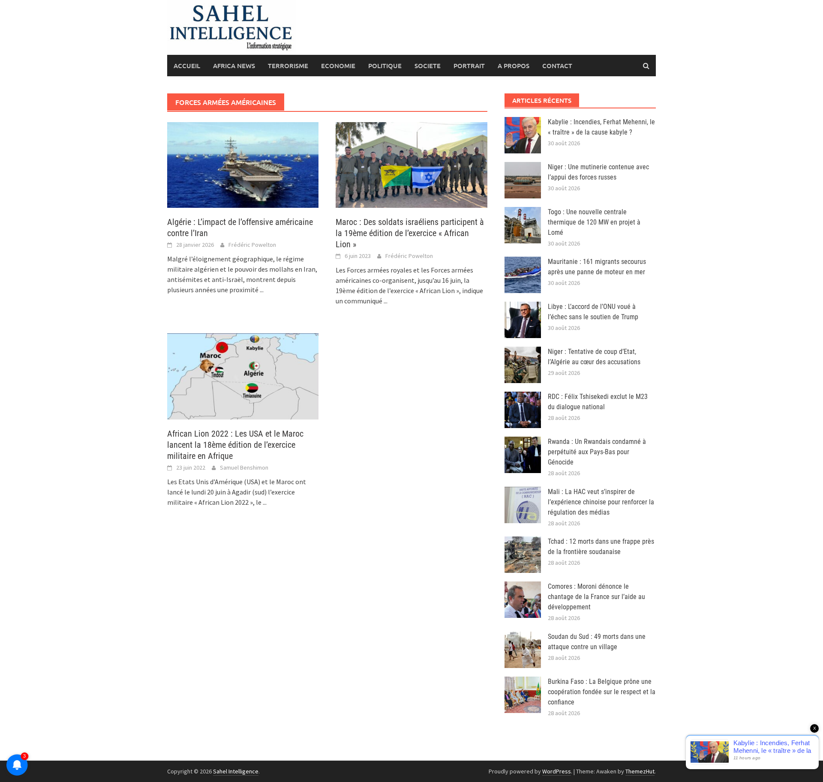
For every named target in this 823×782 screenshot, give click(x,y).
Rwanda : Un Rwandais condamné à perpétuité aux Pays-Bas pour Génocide (597, 451)
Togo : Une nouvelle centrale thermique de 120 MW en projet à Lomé (594, 222)
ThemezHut (640, 771)
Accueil (187, 65)
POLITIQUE (385, 65)
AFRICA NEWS (234, 65)
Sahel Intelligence (235, 771)
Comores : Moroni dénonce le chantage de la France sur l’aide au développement (596, 596)
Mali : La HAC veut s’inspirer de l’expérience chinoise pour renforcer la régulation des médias (601, 502)
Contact (557, 65)
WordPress (556, 771)
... (262, 289)
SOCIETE (428, 65)
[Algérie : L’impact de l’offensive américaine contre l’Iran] (242, 164)
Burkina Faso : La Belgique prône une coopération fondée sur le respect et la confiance (601, 691)
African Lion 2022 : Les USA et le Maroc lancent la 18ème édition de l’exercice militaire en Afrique (235, 444)
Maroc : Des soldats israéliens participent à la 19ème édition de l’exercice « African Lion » (410, 233)
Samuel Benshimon (244, 467)
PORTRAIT (469, 65)
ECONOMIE (338, 65)
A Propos (513, 65)
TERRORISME (288, 65)
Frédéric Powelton (252, 245)
